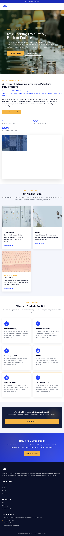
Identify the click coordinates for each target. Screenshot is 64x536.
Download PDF (32, 421)
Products (4, 488)
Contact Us (5, 494)
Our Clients (5, 491)
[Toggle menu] (60, 6)
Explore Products (15, 53)
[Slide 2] (33, 71)
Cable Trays (5, 506)
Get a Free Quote (32, 453)
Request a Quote (32, 53)
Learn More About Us (12, 112)
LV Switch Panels (6, 508)
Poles (3, 503)
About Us (4, 485)
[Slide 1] (30, 71)
